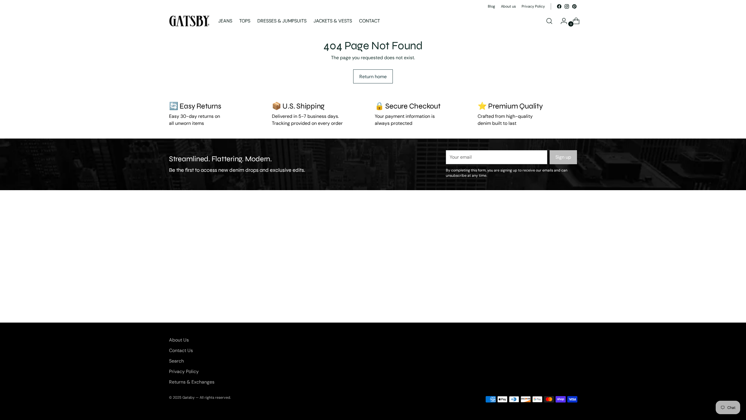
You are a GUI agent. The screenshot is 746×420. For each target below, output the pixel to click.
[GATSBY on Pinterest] (574, 6)
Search (176, 361)
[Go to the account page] (561, 21)
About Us (179, 340)
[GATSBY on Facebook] (559, 6)
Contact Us (181, 350)
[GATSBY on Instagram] (566, 6)
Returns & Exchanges (191, 382)
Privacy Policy (184, 371)
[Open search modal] (549, 21)
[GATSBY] (189, 21)
